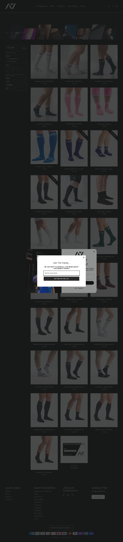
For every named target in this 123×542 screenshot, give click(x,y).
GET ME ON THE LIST (61, 278)
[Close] (83, 257)
